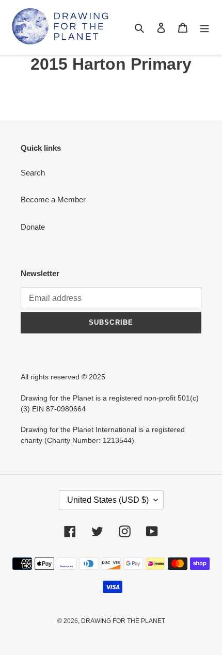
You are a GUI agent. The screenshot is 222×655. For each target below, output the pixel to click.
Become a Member (53, 199)
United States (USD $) (108, 500)
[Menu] (204, 28)
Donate (33, 226)
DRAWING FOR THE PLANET (123, 621)
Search (33, 172)
